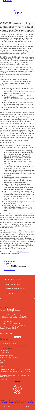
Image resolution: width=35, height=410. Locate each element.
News (6, 3)
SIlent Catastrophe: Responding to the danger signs (14, 252)
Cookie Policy (27, 406)
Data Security (4, 352)
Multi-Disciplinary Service (15, 288)
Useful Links (4, 379)
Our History (4, 350)
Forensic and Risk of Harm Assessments (15, 292)
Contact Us (29, 3)
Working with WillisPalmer (9, 357)
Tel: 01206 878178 (6, 333)
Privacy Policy (7, 406)
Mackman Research (8, 402)
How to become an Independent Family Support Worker (15, 372)
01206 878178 (7, 1)
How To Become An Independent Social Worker (15, 369)
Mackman (30, 402)
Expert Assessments (13, 284)
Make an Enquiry (9, 270)
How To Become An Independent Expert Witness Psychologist (15, 376)
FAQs (1, 362)
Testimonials (17, 3)
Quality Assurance (6, 355)
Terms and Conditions (18, 406)
